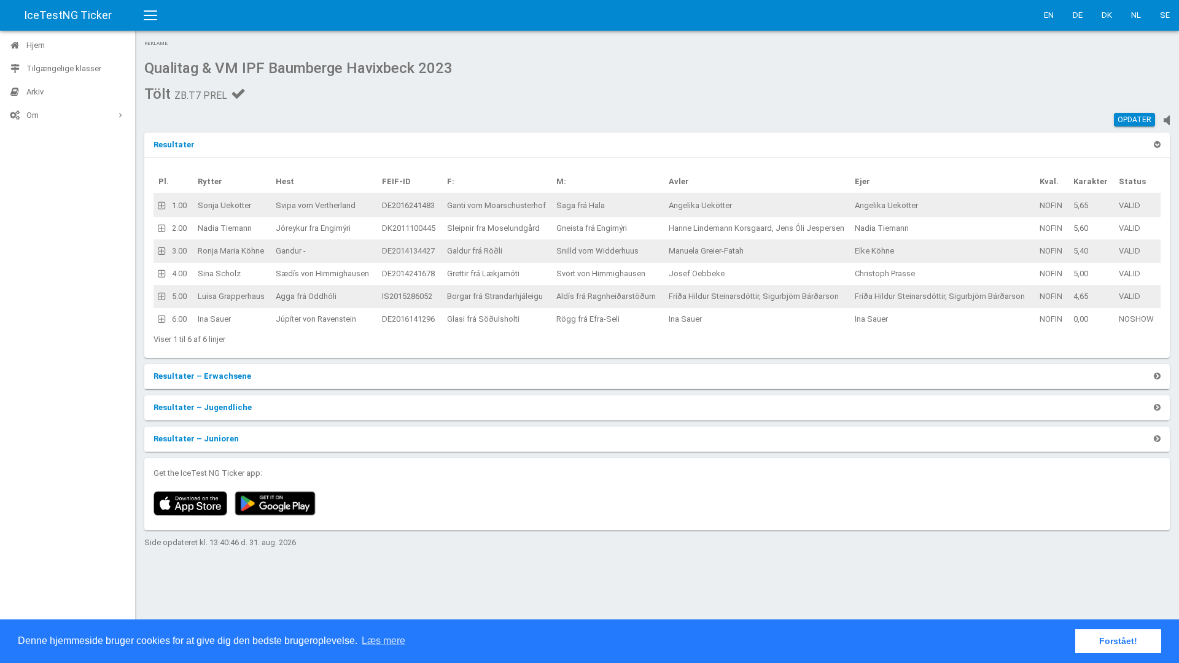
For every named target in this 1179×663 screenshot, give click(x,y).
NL (1136, 15)
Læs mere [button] (383, 640)
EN (1049, 15)
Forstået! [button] (1118, 641)
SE (1165, 15)
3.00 (179, 250)
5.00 (179, 296)
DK (1107, 15)
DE (1078, 15)
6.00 (179, 319)
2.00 (179, 228)
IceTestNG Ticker (68, 15)
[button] (174, 144)
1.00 (179, 205)
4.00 (179, 273)
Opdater (1134, 119)
